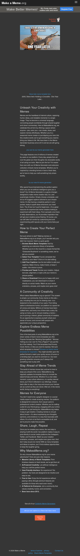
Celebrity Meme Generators (45, 503)
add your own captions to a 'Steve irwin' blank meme (40, 511)
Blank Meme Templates (43, 553)
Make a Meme (14, 3)
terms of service (36, 550)
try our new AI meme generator (40, 182)
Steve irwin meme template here (40, 94)
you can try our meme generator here (40, 150)
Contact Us (59, 550)
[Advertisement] (15, 56)
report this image (40, 518)
